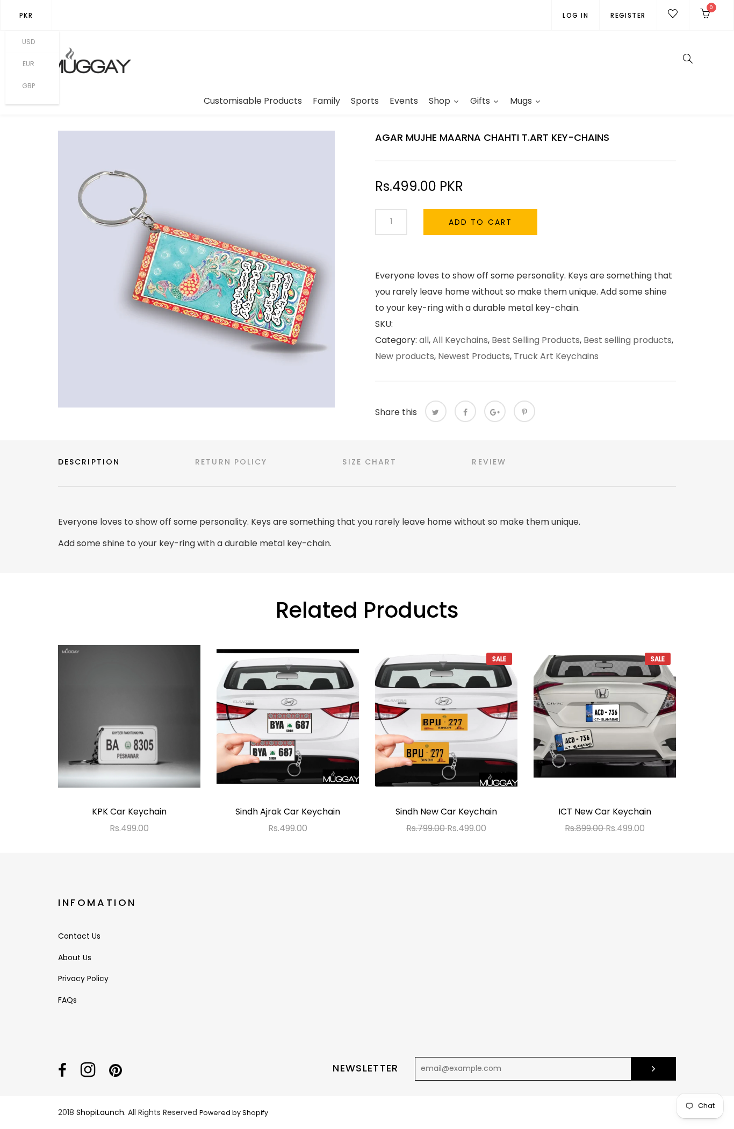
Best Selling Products (536, 340)
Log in (575, 15)
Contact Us (79, 936)
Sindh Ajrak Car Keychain (287, 811)
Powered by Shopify (233, 1112)
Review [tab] (489, 461)
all (424, 340)
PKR (26, 15)
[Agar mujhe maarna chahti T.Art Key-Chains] (196, 269)
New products (404, 356)
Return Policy (231, 461)
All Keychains (460, 340)
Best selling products (628, 340)
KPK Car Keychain (129, 811)
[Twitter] (436, 411)
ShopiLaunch (100, 1112)
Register (628, 15)
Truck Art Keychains (556, 356)
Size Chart (369, 461)
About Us (74, 957)
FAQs (67, 1000)
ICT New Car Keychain (604, 811)
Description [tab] (89, 461)
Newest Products (474, 356)
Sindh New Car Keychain (446, 811)
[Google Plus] (495, 411)
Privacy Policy (83, 978)
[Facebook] (465, 411)
